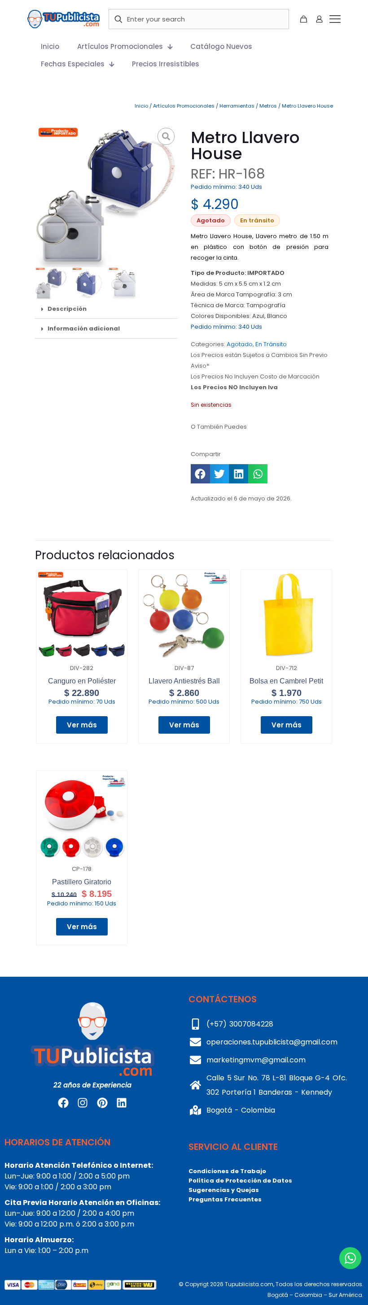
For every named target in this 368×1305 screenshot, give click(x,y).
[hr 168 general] (106, 196)
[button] (106, 309)
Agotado (240, 344)
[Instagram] (82, 1102)
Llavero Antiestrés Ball (184, 681)
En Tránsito (271, 344)
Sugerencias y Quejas (223, 1190)
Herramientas (236, 105)
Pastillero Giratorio (81, 882)
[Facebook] (63, 1102)
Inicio (141, 105)
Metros (268, 105)
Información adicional (84, 328)
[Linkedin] (121, 1102)
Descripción (67, 308)
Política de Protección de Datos (240, 1180)
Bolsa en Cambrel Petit (286, 681)
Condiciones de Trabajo (227, 1171)
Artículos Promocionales (184, 105)
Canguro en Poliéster (82, 681)
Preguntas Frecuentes (225, 1199)
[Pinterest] (102, 1102)
